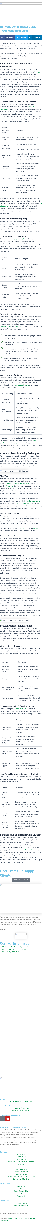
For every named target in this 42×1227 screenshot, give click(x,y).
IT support (37, 72)
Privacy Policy (12, 1218)
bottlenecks (21, 528)
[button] (7, 37)
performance (13, 443)
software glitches (6, 326)
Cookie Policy (23, 1218)
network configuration (21, 385)
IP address (9, 486)
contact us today (35, 855)
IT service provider (19, 709)
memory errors (19, 326)
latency (38, 501)
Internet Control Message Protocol (17, 483)
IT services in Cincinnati (24, 850)
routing (35, 528)
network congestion (22, 503)
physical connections (19, 239)
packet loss (31, 501)
